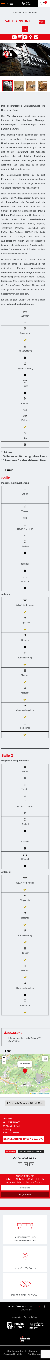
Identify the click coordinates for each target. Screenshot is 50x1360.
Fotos (14, 37)
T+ (31, 1164)
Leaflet (33, 1093)
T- (26, 1164)
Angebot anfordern (35, 35)
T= (20, 1164)
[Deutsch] (3, 3)
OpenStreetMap (44, 1093)
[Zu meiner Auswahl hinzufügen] (25, 29)
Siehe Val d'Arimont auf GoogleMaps (26, 1103)
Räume (25, 35)
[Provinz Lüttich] (15, 1325)
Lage (30, 35)
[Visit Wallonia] (25, 1338)
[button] (25, 1071)
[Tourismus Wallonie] (36, 1325)
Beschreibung (19, 35)
